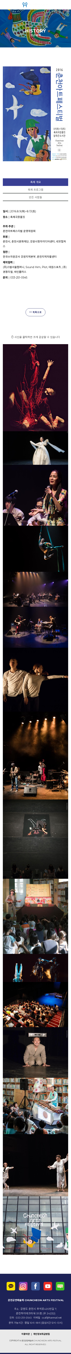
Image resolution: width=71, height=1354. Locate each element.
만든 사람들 (35, 197)
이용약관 (25, 1334)
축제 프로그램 (35, 189)
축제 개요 (35, 182)
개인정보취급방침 (41, 1334)
